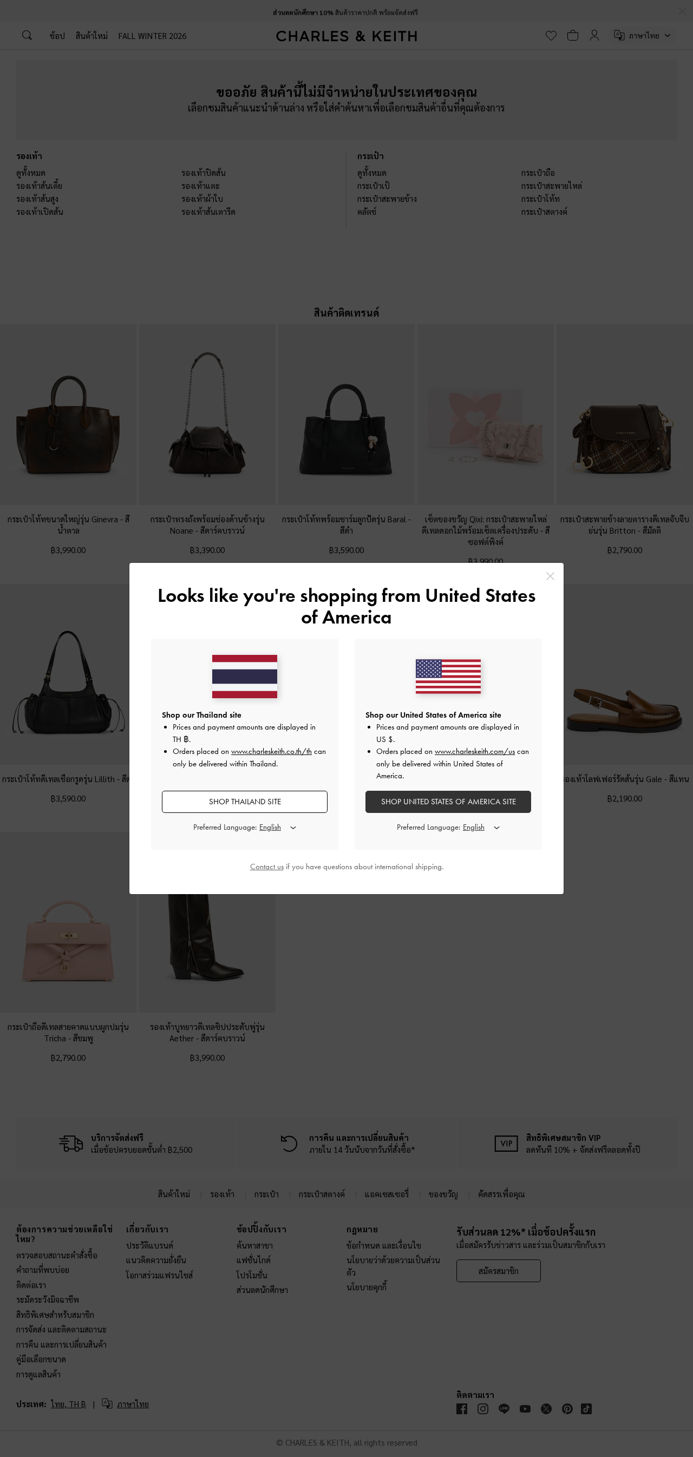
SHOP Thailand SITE (245, 801)
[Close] (550, 576)
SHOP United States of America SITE (448, 801)
